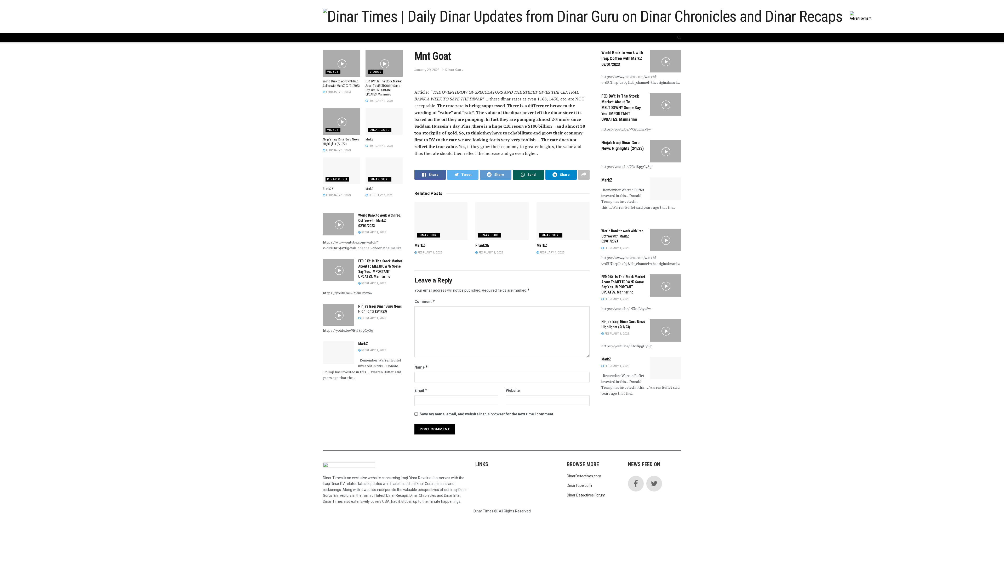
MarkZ (419, 245)
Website (513, 390)
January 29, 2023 (427, 70)
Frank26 (482, 245)
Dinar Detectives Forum (586, 495)
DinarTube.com (579, 485)
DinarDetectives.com (584, 476)
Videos (333, 72)
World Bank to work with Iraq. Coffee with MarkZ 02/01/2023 (379, 220)
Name (421, 367)
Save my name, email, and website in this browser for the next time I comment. (487, 414)
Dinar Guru (454, 70)
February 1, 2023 (429, 252)
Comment (424, 301)
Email (420, 390)
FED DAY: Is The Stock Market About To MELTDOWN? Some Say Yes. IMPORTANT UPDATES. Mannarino (621, 108)
